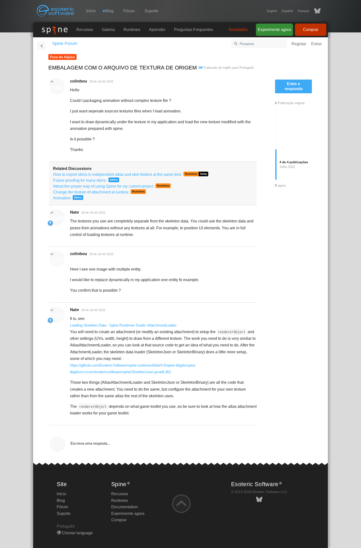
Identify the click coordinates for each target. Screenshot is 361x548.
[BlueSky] (314, 11)
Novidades (238, 29)
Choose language (77, 533)
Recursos (84, 29)
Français (303, 11)
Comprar (310, 29)
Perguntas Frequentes (193, 29)
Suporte (151, 11)
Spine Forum (64, 43)
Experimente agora (274, 29)
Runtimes (132, 29)
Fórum (129, 11)
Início (91, 11)
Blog (61, 500)
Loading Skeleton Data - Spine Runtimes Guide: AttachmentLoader (123, 325)
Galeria (108, 29)
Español (287, 11)
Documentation (124, 507)
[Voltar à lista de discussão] (41, 45)
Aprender (157, 29)
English (272, 11)
